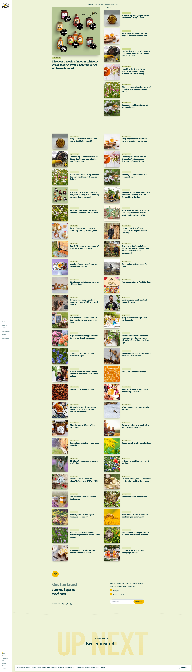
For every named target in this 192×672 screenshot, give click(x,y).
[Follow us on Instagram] (71, 604)
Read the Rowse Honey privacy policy (95, 667)
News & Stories (118, 595)
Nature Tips (99, 4)
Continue (184, 667)
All (117, 4)
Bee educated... (102, 644)
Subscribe (138, 602)
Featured (90, 4)
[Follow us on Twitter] (67, 604)
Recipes (116, 591)
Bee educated (109, 4)
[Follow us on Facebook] (63, 604)
